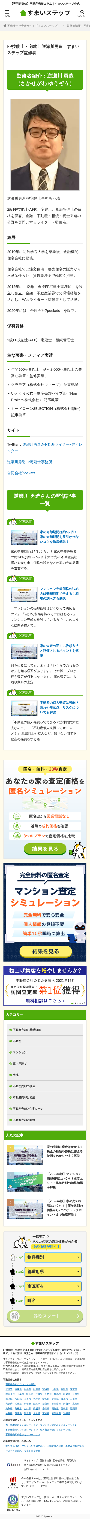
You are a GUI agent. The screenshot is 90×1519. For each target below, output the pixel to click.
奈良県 (45, 1404)
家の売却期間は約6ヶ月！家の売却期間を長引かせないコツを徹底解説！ (59, 537)
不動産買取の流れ (75, 1446)
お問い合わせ (31, 1469)
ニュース (44, 1469)
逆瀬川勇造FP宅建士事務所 (29, 462)
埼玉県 (29, 1394)
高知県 (55, 1408)
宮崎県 (45, 1413)
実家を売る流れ (32, 1451)
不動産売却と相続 (24, 1097)
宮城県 (45, 1389)
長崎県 (18, 1413)
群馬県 (57, 1394)
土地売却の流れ (55, 1446)
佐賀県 (9, 1413)
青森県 (18, 1389)
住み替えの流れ (14, 1451)
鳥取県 (9, 1408)
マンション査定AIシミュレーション (58, 1425)
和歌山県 (56, 1404)
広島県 (75, 1404)
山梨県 (66, 1394)
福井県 (36, 1399)
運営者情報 (45, 1460)
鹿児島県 (56, 1413)
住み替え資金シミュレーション (56, 1430)
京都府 (27, 1404)
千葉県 (20, 1394)
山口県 (27, 1408)
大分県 (36, 1413)
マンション (20, 1052)
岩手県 (27, 1389)
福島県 (64, 1389)
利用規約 (71, 1460)
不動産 (17, 1041)
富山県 (18, 1399)
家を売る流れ (12, 1446)
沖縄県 (66, 1413)
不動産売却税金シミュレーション (23, 1434)
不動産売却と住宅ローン (28, 1108)
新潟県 (9, 1399)
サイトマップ (31, 1460)
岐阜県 (64, 1399)
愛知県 (45, 1399)
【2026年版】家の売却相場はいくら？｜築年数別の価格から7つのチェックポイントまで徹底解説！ (65, 1208)
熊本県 (27, 1413)
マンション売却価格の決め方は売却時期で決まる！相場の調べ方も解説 (59, 593)
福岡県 (73, 1408)
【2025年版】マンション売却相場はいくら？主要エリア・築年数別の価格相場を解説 (65, 1181)
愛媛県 (36, 1408)
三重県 (73, 1399)
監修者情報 (59, 1460)
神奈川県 (10, 1394)
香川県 (45, 1408)
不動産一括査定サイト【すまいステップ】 (33, 25)
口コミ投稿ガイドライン (57, 1465)
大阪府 (9, 1404)
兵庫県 (18, 1404)
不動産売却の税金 (24, 1086)
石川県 (27, 1399)
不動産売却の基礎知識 (27, 1029)
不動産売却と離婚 (24, 1120)
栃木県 (48, 1394)
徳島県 (64, 1408)
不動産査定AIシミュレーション (22, 1430)
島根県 (18, 1408)
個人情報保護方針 (33, 1465)
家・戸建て (20, 1063)
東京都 (73, 1389)
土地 (15, 1075)
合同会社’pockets (21, 473)
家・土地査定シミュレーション (22, 1425)
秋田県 (36, 1389)
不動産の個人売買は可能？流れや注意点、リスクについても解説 (59, 707)
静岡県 (55, 1399)
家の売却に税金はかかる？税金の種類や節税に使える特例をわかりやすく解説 (65, 1151)
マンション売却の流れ (33, 1446)
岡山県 (66, 1404)
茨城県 (39, 1394)
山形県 (55, 1389)
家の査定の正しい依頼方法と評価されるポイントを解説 (59, 650)
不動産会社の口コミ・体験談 (21, 1384)
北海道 (9, 1389)
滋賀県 (36, 1404)
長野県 (75, 1394)
